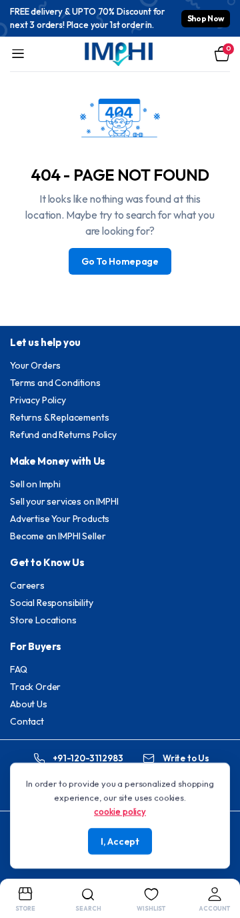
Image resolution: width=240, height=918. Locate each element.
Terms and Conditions (55, 383)
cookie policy (120, 810)
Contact (27, 721)
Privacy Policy (38, 400)
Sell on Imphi (35, 484)
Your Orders (35, 365)
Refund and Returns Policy (63, 435)
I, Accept (120, 841)
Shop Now (205, 18)
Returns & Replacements (59, 417)
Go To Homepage (120, 261)
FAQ (18, 669)
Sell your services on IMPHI (64, 501)
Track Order (35, 687)
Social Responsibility (51, 603)
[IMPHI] (120, 54)
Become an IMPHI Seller (57, 536)
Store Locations (43, 620)
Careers (27, 585)
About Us (28, 704)
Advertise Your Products (59, 519)
